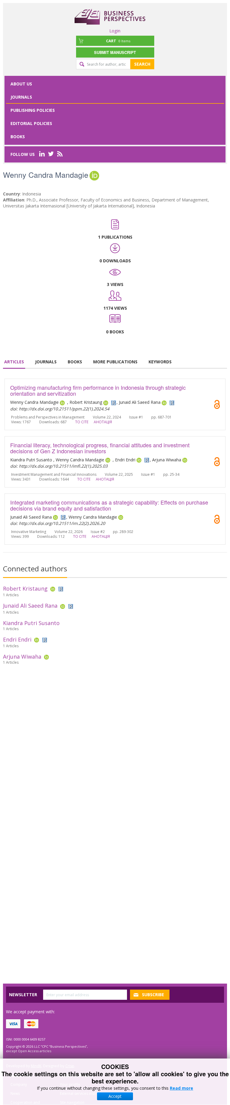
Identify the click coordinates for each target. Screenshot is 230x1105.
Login (114, 30)
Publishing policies (32, 110)
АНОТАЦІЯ (103, 421)
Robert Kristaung (25, 588)
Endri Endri (17, 639)
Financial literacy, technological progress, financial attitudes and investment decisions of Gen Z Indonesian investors (100, 448)
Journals (21, 97)
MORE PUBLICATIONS (115, 362)
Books (17, 136)
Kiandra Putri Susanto (31, 623)
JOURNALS (46, 362)
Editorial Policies (31, 123)
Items (118, 40)
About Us (21, 84)
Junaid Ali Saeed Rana (30, 605)
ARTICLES (14, 362)
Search (142, 64)
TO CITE (81, 421)
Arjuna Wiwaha (22, 656)
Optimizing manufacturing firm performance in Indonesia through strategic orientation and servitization (98, 390)
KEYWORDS (160, 362)
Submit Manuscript (115, 52)
